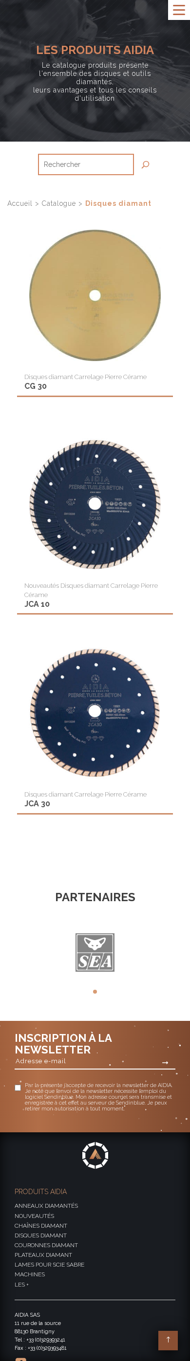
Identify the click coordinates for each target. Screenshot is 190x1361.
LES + (22, 1284)
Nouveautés (34, 1216)
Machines (30, 1274)
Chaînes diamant (41, 1225)
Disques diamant (41, 1235)
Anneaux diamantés (46, 1205)
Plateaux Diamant (43, 1255)
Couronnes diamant (46, 1245)
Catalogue (60, 203)
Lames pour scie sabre (49, 1264)
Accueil (21, 203)
